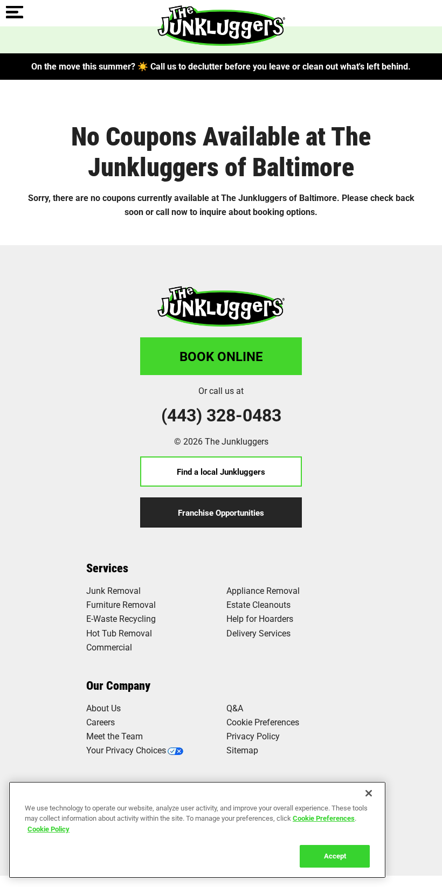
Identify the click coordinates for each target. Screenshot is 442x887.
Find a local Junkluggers (221, 471)
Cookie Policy (48, 829)
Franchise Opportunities (221, 512)
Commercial (109, 647)
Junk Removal (113, 590)
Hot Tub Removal (119, 633)
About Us (103, 708)
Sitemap (242, 750)
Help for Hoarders (259, 618)
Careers (100, 722)
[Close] (369, 793)
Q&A (234, 708)
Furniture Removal (121, 604)
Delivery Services (258, 633)
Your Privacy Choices (126, 750)
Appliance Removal (263, 590)
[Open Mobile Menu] (14, 12)
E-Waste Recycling (121, 618)
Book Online (221, 356)
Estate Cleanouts (258, 604)
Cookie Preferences (324, 818)
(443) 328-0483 (221, 415)
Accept (335, 856)
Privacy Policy (253, 736)
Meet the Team (114, 736)
